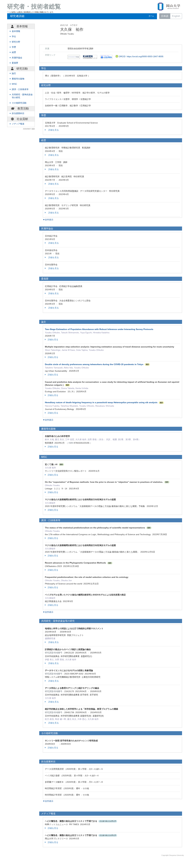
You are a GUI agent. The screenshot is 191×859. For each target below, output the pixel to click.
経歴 (14, 52)
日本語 (164, 16)
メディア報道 (18, 124)
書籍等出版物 (18, 79)
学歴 (14, 47)
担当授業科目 (18, 113)
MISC (14, 84)
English (176, 16)
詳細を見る (53, 130)
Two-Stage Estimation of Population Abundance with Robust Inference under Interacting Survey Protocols (99, 329)
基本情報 (16, 31)
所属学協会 (17, 58)
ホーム (151, 16)
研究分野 (16, 42)
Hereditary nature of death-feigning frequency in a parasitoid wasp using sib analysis (101, 402)
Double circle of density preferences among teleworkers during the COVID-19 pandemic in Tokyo (94, 364)
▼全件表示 (48, 219)
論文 (14, 73)
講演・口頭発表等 (20, 89)
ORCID (140, 56)
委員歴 (15, 63)
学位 (14, 36)
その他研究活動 (19, 103)
